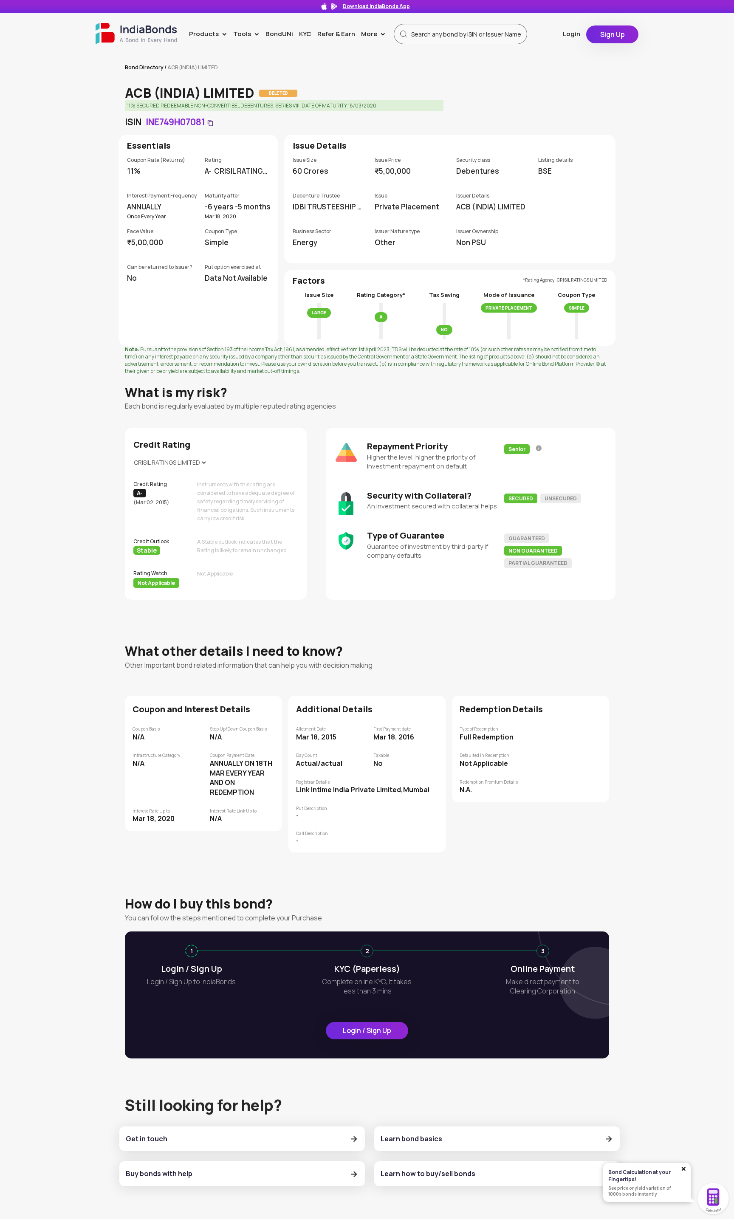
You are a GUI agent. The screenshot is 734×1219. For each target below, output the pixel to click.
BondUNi (279, 33)
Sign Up (612, 34)
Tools (248, 33)
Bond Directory (144, 67)
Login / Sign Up (367, 1030)
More (375, 33)
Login (571, 33)
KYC (305, 33)
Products (209, 33)
